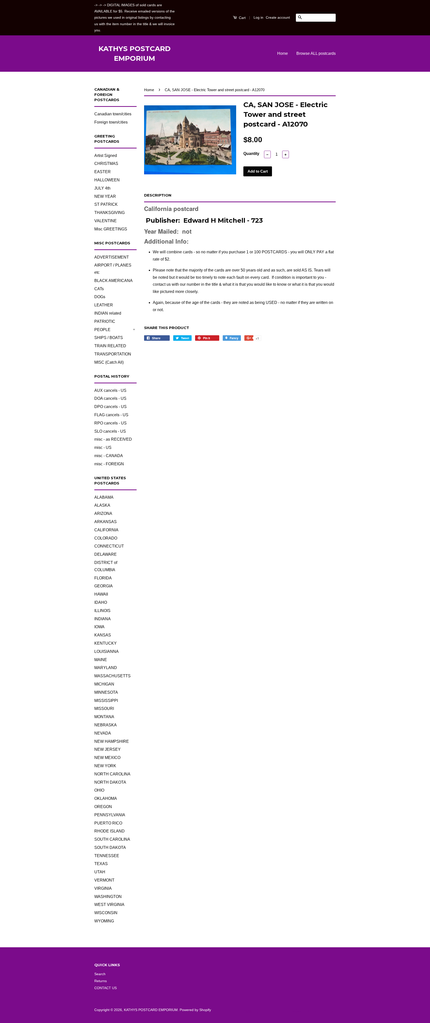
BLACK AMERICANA (113, 280)
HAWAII (101, 594)
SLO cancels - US (110, 431)
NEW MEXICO (107, 757)
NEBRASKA (105, 725)
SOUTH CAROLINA (112, 839)
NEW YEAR (105, 196)
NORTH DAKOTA (110, 782)
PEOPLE (102, 330)
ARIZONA (103, 513)
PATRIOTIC (104, 321)
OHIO (99, 790)
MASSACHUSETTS (112, 676)
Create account (278, 17)
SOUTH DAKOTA (110, 847)
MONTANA (104, 717)
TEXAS (101, 864)
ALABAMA (103, 497)
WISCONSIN (105, 913)
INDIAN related (107, 313)
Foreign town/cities (111, 122)
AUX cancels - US (110, 390)
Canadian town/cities (112, 114)
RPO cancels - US (110, 423)
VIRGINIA (103, 888)
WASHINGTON (108, 896)
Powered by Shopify (195, 1010)
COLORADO (105, 538)
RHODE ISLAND (109, 831)
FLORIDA (103, 578)
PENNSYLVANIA (109, 815)
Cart (242, 18)
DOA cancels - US (110, 398)
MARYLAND (105, 668)
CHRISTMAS (106, 163)
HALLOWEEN (107, 180)
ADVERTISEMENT (111, 257)
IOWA (99, 627)
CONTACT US (105, 988)
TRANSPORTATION (112, 354)
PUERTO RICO (108, 823)
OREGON (103, 807)
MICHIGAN (104, 684)
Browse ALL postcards (316, 53)
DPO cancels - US (110, 407)
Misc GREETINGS (110, 229)
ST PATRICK (106, 204)
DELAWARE (105, 554)
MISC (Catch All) (109, 362)
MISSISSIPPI (106, 700)
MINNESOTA (106, 692)
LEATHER (103, 305)
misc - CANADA (108, 456)
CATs (99, 289)
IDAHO (100, 602)
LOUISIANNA (106, 651)
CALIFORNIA (106, 530)
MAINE (100, 660)
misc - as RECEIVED (113, 439)
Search (100, 974)
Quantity (251, 153)
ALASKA (102, 505)
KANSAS (102, 635)
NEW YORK (105, 766)
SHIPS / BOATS (108, 338)
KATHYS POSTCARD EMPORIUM (135, 53)
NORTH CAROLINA (112, 774)
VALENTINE (105, 221)
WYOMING (104, 921)
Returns (100, 981)
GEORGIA (103, 586)
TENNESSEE (106, 856)
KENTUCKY (105, 643)
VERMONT (104, 880)
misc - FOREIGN (109, 464)
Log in (258, 17)
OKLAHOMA (105, 798)
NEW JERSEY (107, 749)
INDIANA (102, 619)
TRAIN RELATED (110, 346)
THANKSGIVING (109, 212)
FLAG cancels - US (111, 415)
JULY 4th (102, 188)
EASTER (102, 172)
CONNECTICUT (109, 546)
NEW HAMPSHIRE (111, 741)
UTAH (99, 872)
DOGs (99, 297)
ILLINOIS (102, 611)
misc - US (102, 447)
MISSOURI (104, 708)
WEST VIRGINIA (109, 904)
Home (282, 53)
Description (157, 195)
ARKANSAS (105, 522)
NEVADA (102, 733)
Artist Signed (105, 155)
